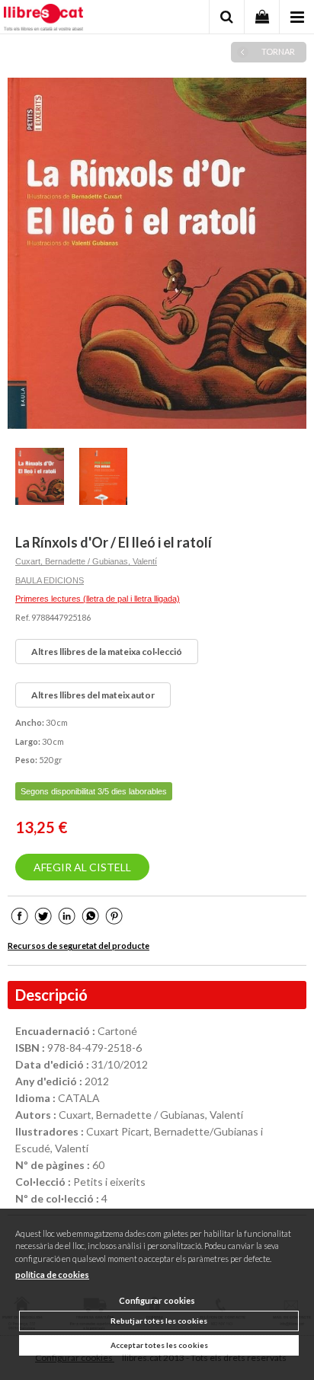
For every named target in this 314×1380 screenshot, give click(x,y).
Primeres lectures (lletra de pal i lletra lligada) (97, 598)
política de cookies (52, 1274)
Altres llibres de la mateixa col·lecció (106, 651)
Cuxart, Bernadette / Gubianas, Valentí (86, 561)
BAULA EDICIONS (49, 580)
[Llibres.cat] (43, 19)
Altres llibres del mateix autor (93, 695)
